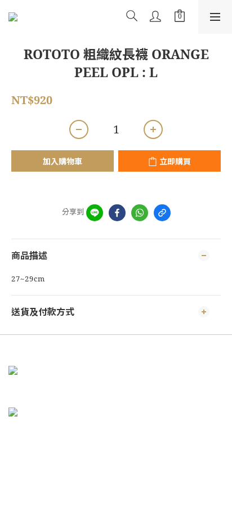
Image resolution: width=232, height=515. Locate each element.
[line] (94, 212)
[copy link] (162, 212)
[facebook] (117, 212)
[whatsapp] (139, 212)
